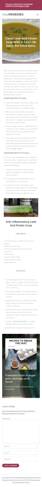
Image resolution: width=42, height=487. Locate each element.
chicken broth (17, 149)
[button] (21, 5)
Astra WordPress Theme (21, 482)
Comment (6, 419)
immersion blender (19, 321)
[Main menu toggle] (37, 14)
